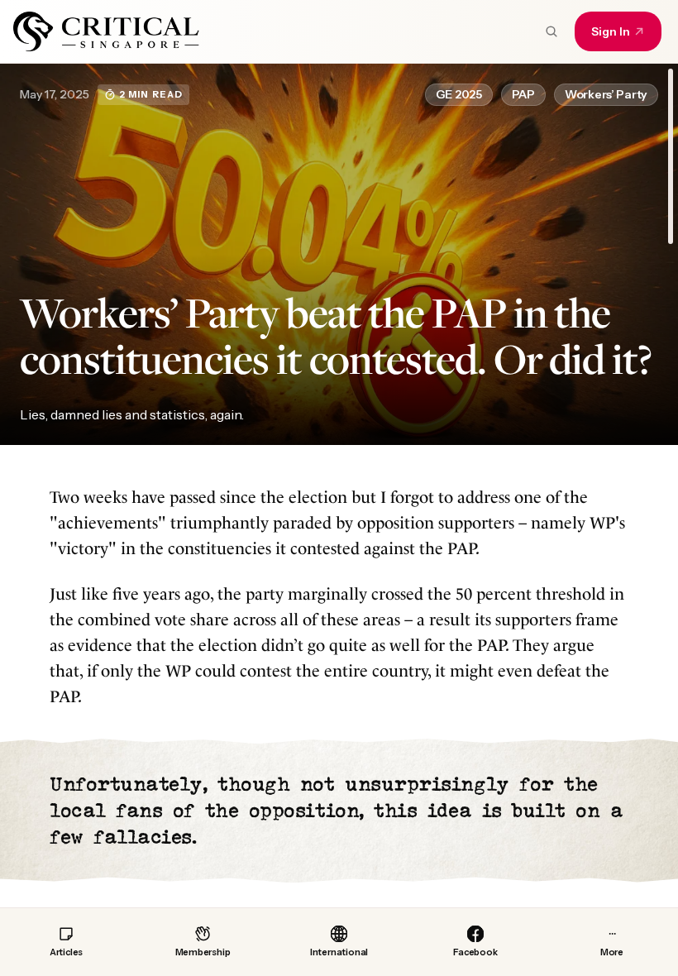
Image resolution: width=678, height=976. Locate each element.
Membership (203, 952)
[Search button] (551, 31)
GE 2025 (459, 94)
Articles (66, 952)
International (339, 952)
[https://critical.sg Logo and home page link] (106, 31)
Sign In (610, 31)
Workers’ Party (606, 94)
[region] (339, 485)
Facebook (475, 952)
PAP (523, 94)
